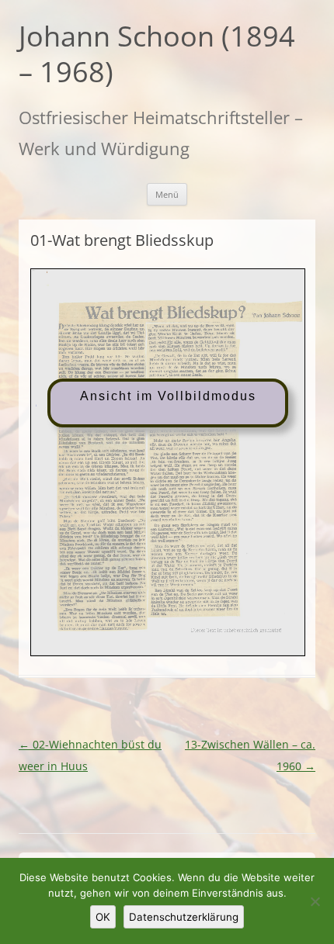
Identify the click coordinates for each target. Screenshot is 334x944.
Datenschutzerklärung (183, 917)
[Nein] (314, 901)
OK (103, 917)
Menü (167, 194)
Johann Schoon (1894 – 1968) (157, 55)
